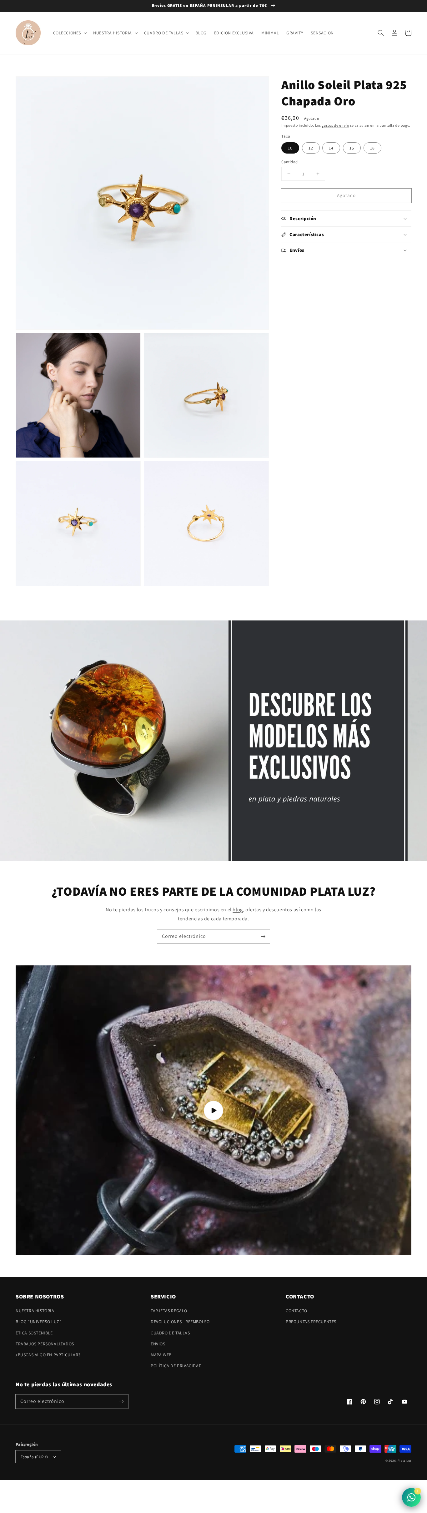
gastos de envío (335, 125)
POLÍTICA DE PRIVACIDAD (176, 1366)
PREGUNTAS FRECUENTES (311, 1321)
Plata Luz (404, 1461)
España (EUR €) (34, 1457)
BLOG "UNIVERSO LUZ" (38, 1321)
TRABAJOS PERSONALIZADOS (45, 1344)
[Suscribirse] (263, 936)
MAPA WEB (161, 1355)
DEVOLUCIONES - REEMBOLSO (180, 1321)
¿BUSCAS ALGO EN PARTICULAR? (48, 1355)
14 (331, 148)
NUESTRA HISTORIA (35, 1310)
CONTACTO (296, 1310)
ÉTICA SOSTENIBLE (34, 1333)
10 (290, 148)
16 (351, 148)
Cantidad (289, 161)
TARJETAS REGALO (169, 1310)
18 (372, 148)
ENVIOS (158, 1344)
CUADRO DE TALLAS (170, 1333)
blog (238, 909)
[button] (381, 33)
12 (311, 148)
